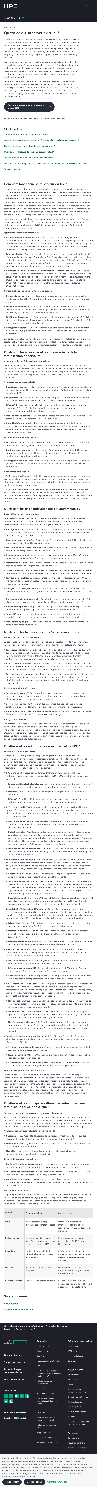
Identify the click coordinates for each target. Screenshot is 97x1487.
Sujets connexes (12, 169)
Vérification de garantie (47, 1442)
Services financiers (75, 1402)
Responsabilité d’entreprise (48, 1361)
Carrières (41, 1356)
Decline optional (34, 1482)
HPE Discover (73, 1351)
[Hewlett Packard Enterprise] (10, 6)
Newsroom (72, 1361)
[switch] (15, 1418)
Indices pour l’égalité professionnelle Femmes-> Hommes (48, 1401)
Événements (73, 1346)
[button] (85, 6)
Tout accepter (12, 1482)
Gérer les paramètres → (58, 1482)
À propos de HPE (44, 1346)
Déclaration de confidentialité (22, 1476)
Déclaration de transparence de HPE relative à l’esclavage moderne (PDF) (49, 1373)
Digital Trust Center (76, 1379)
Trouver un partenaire (76, 1443)
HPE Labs (41, 1366)
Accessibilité (42, 1351)
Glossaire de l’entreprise (78, 1397)
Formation (72, 1384)
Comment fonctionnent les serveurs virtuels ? (26, 134)
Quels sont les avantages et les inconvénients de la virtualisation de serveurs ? (41, 140)
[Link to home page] (5, 1326)
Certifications (73, 1438)
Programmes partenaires (78, 1448)
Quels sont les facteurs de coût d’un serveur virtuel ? (29, 152)
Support (12, 1362)
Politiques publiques (45, 1393)
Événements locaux (76, 1356)
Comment (14, 1355)
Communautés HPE (75, 1407)
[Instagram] (17, 1396)
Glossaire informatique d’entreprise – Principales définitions (38, 1326)
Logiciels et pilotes (45, 1437)
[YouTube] (6, 1401)
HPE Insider (72, 1417)
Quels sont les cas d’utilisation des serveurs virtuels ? (29, 146)
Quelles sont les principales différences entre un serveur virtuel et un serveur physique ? (46, 163)
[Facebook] (27, 1396)
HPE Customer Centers (77, 1412)
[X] (11, 1396)
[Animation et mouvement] (16, 1418)
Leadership (41, 1388)
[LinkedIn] (6, 1396)
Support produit (43, 1432)
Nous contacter (74, 1375)
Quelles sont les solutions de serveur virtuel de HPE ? (29, 157)
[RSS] (11, 1401)
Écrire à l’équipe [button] (12, 1371)
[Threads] (22, 1396)
